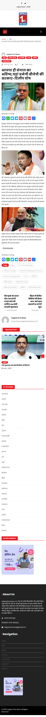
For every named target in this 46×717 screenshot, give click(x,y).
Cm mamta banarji (25, 265)
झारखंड (4, 441)
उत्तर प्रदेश (5, 404)
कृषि (3, 420)
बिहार (3, 478)
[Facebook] (21, 3)
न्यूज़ (4, 58)
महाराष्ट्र (4, 494)
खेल (3, 425)
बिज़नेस (4, 473)
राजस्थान (4, 504)
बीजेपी (23, 287)
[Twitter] (25, 3)
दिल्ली (4, 452)
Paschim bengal (10, 271)
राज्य (28, 58)
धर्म (3, 457)
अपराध (4, 399)
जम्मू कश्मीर (6, 436)
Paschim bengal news (12, 276)
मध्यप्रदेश (4, 483)
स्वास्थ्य (4, 531)
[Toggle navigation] (5, 31)
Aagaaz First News (13, 54)
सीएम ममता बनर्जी (34, 287)
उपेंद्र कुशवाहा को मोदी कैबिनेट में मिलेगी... (16, 365)
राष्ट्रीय (35, 58)
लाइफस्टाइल (6, 61)
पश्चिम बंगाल (12, 58)
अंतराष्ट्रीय (5, 394)
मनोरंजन (4, 488)
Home (4, 39)
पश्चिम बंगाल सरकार (10, 287)
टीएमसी (34, 276)
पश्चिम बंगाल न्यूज (21, 282)
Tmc (26, 276)
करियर (4, 415)
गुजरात (4, 431)
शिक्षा (3, 525)
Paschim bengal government (31, 271)
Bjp (13, 265)
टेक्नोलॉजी (5, 446)
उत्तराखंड (4, 410)
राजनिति (21, 58)
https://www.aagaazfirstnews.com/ (24, 321)
